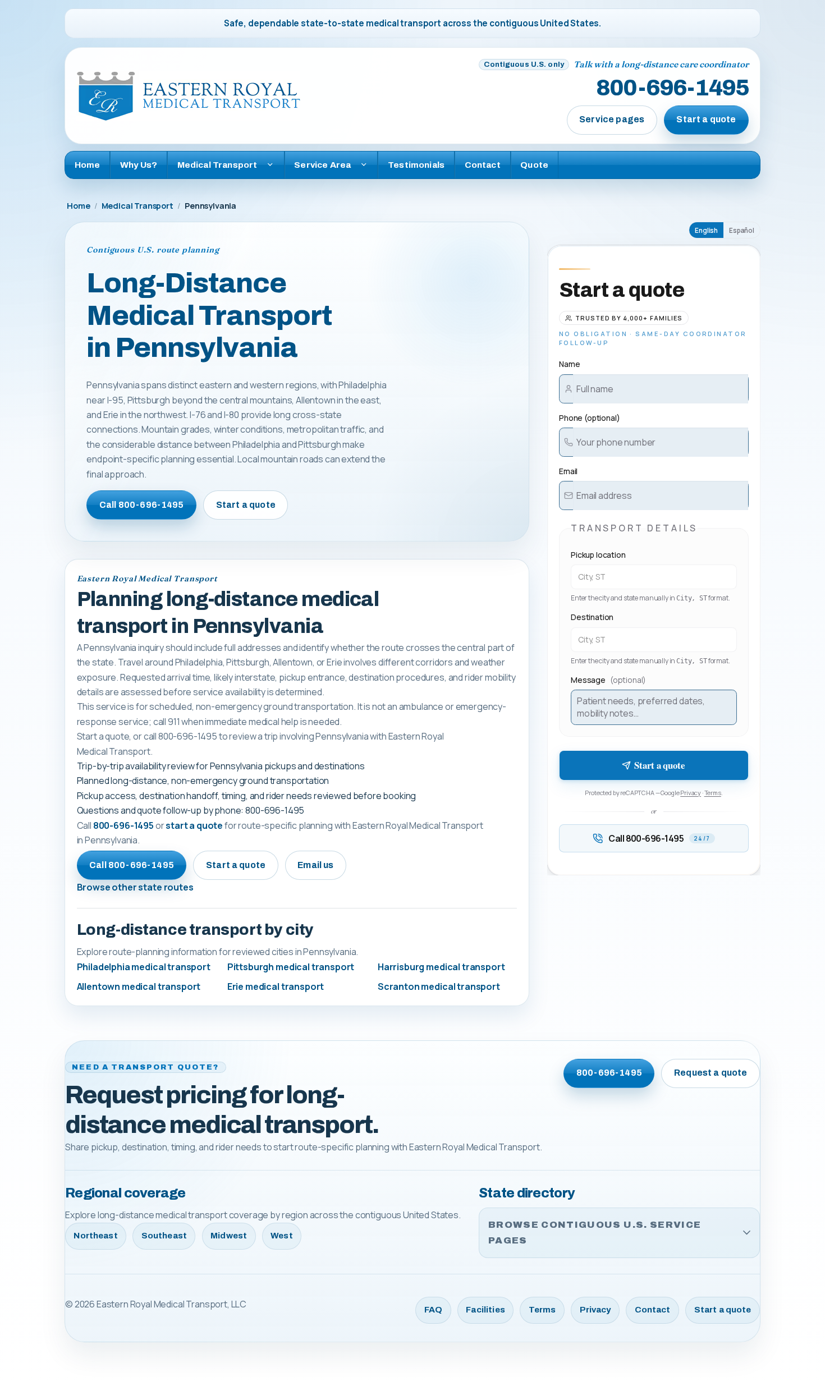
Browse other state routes (135, 887)
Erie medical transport (275, 986)
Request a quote (710, 1072)
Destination (592, 617)
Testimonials (416, 164)
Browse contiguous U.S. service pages (594, 1232)
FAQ (433, 1309)
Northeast (95, 1235)
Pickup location (598, 554)
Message (608, 679)
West (282, 1235)
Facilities (485, 1309)
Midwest (228, 1235)
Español (741, 230)
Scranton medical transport (439, 986)
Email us (315, 865)
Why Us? (138, 164)
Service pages (611, 119)
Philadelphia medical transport (143, 967)
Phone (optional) (589, 417)
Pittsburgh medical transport (291, 967)
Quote (534, 164)
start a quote (194, 825)
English (706, 230)
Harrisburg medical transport (441, 967)
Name (569, 364)
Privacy (690, 792)
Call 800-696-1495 (141, 505)
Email (568, 471)
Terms (712, 792)
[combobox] (654, 577)
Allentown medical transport (139, 986)
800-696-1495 (672, 88)
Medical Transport (137, 205)
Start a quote (706, 119)
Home (87, 164)
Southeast (164, 1235)
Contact (483, 164)
